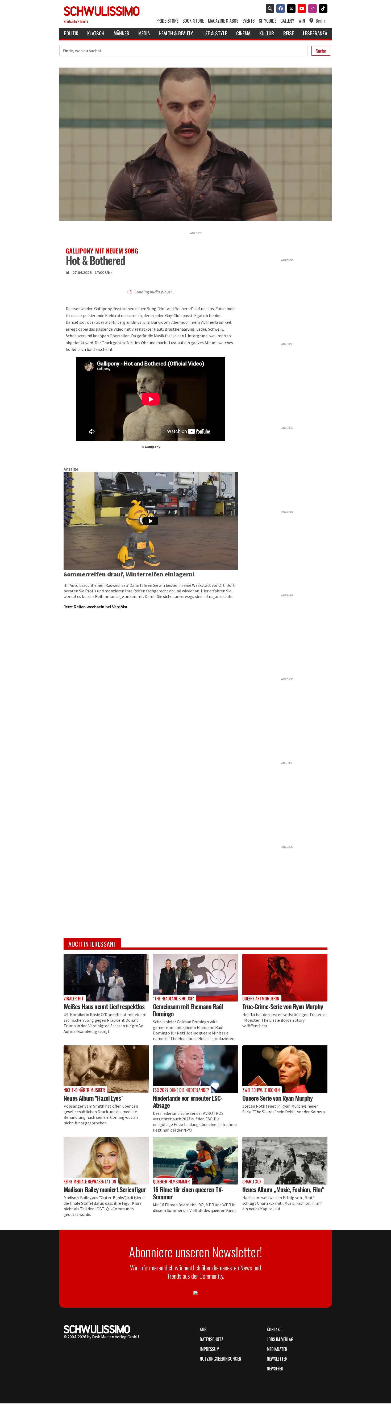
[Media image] (106, 977)
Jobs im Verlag (280, 1339)
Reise (288, 33)
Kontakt (274, 1329)
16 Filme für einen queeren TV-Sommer (188, 1192)
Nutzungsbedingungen (220, 1359)
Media (84, 21)
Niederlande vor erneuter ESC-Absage (187, 1101)
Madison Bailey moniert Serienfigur (105, 1189)
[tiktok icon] (322, 9)
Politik (71, 33)
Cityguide (267, 21)
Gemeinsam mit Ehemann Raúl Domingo (188, 1009)
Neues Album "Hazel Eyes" (93, 1098)
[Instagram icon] (311, 9)
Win (301, 21)
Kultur (266, 33)
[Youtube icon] (301, 9)
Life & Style (214, 33)
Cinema (243, 33)
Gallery (287, 21)
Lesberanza (315, 33)
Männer (121, 33)
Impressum (209, 1349)
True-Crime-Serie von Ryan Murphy (282, 1006)
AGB (203, 1329)
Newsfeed (275, 1368)
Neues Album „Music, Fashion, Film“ (283, 1189)
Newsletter (277, 1359)
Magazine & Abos (223, 21)
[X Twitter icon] (290, 9)
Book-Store (193, 21)
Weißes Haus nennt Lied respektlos (104, 1006)
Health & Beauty (176, 33)
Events (249, 21)
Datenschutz (211, 1339)
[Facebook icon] (279, 9)
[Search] (269, 9)
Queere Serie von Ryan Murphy (277, 1098)
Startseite (70, 21)
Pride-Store (167, 21)
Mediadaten (277, 1349)
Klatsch (95, 33)
